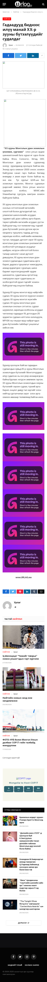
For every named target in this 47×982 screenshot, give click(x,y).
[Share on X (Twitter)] (21, 55)
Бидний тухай (15, 965)
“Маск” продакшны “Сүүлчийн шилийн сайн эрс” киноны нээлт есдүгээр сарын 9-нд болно (31, 885)
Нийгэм (7, 19)
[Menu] (4, 4)
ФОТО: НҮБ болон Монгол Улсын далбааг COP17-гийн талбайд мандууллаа (20, 743)
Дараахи (22, 923)
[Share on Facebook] (8, 55)
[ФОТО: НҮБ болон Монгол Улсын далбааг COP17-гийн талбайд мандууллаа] (23, 721)
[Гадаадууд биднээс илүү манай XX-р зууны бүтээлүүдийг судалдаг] (23, 74)
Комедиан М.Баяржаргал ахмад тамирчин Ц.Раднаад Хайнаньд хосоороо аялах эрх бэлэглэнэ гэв (31, 864)
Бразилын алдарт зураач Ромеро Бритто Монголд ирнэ (31, 820)
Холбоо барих (32, 965)
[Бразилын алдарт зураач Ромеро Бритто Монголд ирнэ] (10, 821)
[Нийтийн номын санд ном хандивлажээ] (23, 679)
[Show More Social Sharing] (41, 55)
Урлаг (11, 45)
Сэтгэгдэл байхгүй (35, 45)
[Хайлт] (43, 4)
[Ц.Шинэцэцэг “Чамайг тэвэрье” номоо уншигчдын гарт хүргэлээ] (23, 637)
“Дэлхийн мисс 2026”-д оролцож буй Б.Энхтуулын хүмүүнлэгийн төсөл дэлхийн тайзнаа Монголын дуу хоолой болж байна (30, 841)
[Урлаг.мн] (23, 4)
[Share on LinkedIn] (33, 55)
